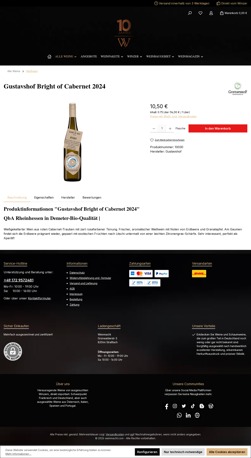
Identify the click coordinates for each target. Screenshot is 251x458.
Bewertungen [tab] (92, 197)
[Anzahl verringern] (154, 128)
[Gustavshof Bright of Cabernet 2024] (73, 142)
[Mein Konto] (211, 13)
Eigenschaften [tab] (44, 197)
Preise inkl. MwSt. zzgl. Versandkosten (173, 116)
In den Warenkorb (218, 128)
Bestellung (76, 299)
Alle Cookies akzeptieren (227, 452)
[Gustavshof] (237, 88)
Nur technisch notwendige (183, 452)
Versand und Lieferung (83, 283)
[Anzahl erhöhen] (170, 128)
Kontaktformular (39, 298)
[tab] (17, 197)
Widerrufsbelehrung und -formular (90, 278)
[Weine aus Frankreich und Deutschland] (49, 56)
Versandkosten (115, 434)
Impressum (76, 294)
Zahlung (74, 304)
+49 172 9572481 (18, 280)
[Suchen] (189, 13)
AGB (72, 288)
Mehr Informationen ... (18, 453)
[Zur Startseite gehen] (125, 33)
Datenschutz (77, 272)
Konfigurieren (147, 452)
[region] (73, 142)
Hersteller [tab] (68, 197)
